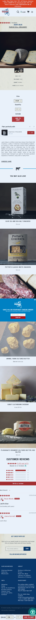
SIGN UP (18, 317)
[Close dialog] (35, 299)
